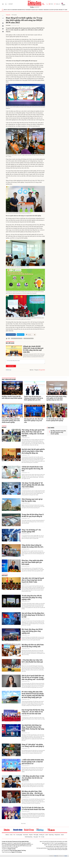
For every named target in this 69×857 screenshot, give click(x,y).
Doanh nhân (19, 9)
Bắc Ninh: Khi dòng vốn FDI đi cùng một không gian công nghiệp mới (32, 631)
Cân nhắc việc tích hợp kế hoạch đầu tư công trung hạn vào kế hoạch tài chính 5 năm (33, 580)
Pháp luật (24, 9)
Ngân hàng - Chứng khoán (43, 9)
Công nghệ (60, 9)
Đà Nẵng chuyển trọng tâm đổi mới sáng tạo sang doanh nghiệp (12, 397)
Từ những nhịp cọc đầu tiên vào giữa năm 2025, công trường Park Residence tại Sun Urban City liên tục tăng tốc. (33, 719)
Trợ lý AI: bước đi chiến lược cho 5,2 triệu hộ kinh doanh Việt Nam (33, 808)
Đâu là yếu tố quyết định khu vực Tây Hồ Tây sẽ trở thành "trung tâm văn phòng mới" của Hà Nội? (33, 677)
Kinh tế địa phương (54, 9)
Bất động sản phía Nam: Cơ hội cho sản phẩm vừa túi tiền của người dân (33, 778)
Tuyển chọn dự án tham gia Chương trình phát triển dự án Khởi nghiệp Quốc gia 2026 (33, 398)
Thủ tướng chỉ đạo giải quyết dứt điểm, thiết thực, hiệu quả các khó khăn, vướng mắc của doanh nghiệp (33, 432)
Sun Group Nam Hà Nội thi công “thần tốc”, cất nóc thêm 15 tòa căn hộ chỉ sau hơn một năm (33, 711)
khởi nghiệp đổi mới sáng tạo (16, 338)
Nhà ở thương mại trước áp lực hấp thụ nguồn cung (32, 500)
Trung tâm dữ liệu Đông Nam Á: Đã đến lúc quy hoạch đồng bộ (33, 515)
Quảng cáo (58, 3)
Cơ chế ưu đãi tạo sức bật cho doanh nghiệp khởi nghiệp (55, 419)
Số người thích (42, 369)
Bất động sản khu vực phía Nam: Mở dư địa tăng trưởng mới (33, 645)
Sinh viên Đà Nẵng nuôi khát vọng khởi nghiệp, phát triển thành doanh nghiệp (11, 420)
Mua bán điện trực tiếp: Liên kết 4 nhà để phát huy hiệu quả (32, 661)
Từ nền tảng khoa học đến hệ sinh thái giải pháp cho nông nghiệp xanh (32, 597)
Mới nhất (11, 4)
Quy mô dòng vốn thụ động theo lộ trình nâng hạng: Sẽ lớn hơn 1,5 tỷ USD (33, 615)
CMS (56, 855)
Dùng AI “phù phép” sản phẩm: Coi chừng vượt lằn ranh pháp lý (33, 745)
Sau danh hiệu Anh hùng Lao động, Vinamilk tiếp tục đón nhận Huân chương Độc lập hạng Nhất (33, 728)
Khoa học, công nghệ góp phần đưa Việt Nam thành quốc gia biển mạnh (32, 562)
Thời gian (36, 369)
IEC (9, 338)
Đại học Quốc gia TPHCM (28, 338)
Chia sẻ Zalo (21, 334)
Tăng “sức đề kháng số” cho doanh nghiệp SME (31, 531)
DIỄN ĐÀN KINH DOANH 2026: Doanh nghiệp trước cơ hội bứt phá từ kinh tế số (33, 761)
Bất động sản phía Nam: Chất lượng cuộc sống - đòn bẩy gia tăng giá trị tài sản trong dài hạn (33, 793)
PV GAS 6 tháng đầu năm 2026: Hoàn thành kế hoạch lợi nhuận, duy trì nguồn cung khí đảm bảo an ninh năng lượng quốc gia (33, 694)
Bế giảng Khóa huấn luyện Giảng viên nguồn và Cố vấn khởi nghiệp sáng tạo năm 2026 (56, 398)
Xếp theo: (32, 369)
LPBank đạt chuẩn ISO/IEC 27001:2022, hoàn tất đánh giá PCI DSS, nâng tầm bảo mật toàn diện (33, 349)
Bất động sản (32, 9)
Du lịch (50, 9)
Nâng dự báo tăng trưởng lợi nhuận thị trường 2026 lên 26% (32, 546)
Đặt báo (51, 3)
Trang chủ (8, 14)
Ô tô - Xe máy (65, 9)
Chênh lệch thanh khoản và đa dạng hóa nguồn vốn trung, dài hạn (32, 468)
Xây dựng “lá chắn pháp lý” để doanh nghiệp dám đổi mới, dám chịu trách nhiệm (33, 485)
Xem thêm (23, 823)
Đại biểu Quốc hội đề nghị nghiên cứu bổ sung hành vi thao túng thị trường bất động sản (33, 451)
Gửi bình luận (11, 366)
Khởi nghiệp (28, 9)
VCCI (11, 9)
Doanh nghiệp (14, 9)
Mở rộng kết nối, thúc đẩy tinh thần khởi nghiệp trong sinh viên (33, 420)
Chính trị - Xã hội (7, 9)
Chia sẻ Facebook (11, 334)
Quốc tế (37, 9)
